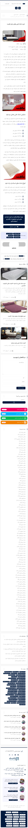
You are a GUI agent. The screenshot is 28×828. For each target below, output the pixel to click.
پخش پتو (7, 703)
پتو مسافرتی (22, 507)
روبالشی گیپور (22, 584)
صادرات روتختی (21, 681)
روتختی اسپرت (22, 590)
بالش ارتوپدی (22, 434)
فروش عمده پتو (21, 686)
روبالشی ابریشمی (21, 571)
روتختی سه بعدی (21, 619)
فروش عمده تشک (21, 685)
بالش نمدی (23, 467)
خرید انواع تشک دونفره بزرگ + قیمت (16, 316)
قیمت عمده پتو (10, 694)
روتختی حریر (22, 608)
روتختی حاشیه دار (21, 606)
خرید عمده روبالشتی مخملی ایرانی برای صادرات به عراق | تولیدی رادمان (11, 715)
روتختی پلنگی (22, 597)
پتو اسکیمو (23, 474)
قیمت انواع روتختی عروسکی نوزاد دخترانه (17, 259)
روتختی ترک (22, 601)
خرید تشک (10, 235)
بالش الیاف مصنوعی (21, 439)
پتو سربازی (23, 491)
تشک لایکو (23, 549)
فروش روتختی (11, 683)
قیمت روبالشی (22, 691)
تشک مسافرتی (22, 555)
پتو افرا (24, 476)
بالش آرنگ (23, 432)
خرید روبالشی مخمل (20, 675)
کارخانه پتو (22, 704)
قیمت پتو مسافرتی (13, 699)
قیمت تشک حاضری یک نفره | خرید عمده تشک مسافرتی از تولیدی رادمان (11, 732)
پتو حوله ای (23, 483)
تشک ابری (23, 518)
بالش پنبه (23, 450)
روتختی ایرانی (22, 593)
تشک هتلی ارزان (17, 235)
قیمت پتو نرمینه (21, 701)
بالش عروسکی (22, 456)
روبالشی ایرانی (22, 573)
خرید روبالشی (7, 673)
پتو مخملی (23, 505)
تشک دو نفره (22, 350)
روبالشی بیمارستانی (21, 575)
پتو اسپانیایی (22, 472)
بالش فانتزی (22, 459)
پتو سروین (23, 494)
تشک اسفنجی (22, 522)
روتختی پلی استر (22, 599)
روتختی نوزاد (22, 626)
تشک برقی (23, 527)
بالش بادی (23, 443)
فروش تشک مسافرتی (20, 683)
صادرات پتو (14, 681)
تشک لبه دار (22, 551)
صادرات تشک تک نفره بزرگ (19, 3)
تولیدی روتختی (21, 673)
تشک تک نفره (22, 529)
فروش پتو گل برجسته (11, 688)
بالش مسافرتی (22, 465)
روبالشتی (23, 568)
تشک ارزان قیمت (17, 233)
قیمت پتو (22, 696)
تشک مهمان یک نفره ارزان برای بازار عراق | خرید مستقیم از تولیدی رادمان (11, 738)
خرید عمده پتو (21, 676)
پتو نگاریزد (23, 511)
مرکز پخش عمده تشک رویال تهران (11, 256)
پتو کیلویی (23, 498)
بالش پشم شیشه (21, 448)
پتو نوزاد (23, 513)
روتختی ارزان (22, 680)
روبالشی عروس (22, 582)
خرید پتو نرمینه (12, 678)
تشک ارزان (22, 671)
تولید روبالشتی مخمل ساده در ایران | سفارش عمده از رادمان (11, 721)
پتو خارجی (23, 485)
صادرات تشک (14, 680)
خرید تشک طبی (17, 237)
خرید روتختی (12, 675)
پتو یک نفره (23, 516)
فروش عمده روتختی (11, 685)
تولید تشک (15, 671)
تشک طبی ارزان (9, 233)
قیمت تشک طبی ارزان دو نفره (18, 343)
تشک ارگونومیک (22, 520)
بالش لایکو (23, 463)
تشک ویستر (23, 562)
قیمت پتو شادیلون (12, 698)
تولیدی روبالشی (8, 671)
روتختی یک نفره (22, 628)
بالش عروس (22, 454)
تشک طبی (16, 14)
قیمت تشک (22, 689)
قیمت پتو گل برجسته (11, 701)
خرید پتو (14, 676)
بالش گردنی (23, 461)
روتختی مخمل (22, 623)
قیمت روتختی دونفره (12, 693)
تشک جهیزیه (22, 531)
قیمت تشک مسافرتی (12, 689)
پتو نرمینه (23, 509)
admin (18, 44)
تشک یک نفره (22, 564)
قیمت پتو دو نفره (14, 696)
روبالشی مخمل (22, 586)
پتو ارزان (13, 703)
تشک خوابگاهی (22, 533)
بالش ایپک (23, 441)
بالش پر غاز (23, 445)
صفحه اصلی (22, 14)
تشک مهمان (22, 557)
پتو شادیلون (22, 496)
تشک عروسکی (22, 546)
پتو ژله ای (23, 489)
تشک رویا (23, 540)
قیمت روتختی (21, 693)
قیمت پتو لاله (22, 699)
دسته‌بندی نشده (22, 566)
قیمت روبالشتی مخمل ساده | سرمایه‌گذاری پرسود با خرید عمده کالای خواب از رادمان (11, 727)
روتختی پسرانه (22, 595)
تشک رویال (23, 542)
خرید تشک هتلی (9, 237)
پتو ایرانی (23, 478)
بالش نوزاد (23, 470)
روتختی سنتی (22, 617)
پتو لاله (24, 502)
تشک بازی (23, 524)
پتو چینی (23, 481)
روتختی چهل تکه (21, 604)
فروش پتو (13, 686)
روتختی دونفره (22, 612)
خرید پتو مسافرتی (21, 678)
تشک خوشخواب (22, 535)
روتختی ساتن (22, 615)
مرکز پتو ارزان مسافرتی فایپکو (7, 3)
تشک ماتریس (22, 553)
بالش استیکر (22, 437)
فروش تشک (6, 681)
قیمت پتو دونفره (21, 698)
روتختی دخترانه (22, 610)
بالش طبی (23, 452)
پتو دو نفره (23, 487)
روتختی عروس (22, 621)
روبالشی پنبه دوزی (21, 577)
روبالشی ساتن (22, 579)
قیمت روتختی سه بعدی (20, 694)
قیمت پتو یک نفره (21, 703)
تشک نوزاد (23, 560)
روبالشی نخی (22, 588)
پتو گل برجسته (22, 500)
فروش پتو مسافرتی (21, 688)
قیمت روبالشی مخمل (12, 691)
